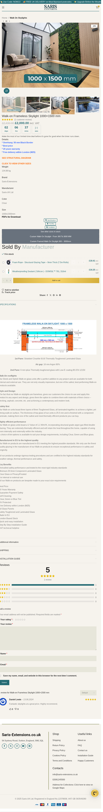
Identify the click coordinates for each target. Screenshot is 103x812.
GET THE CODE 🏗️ (50, 437)
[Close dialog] (22, 371)
